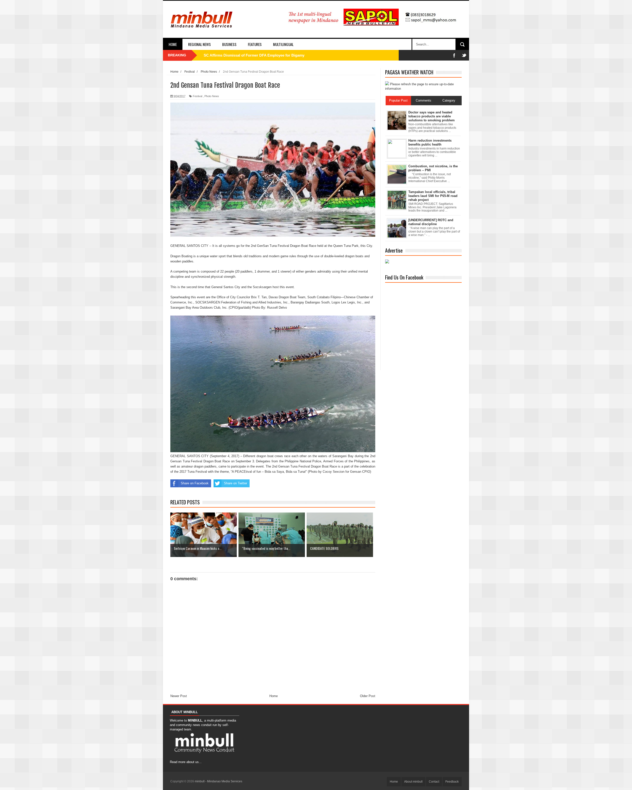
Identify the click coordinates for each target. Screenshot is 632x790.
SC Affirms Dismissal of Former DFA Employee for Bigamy (254, 55)
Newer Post (178, 696)
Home (173, 44)
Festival (197, 96)
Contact (434, 781)
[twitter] (464, 55)
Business (229, 44)
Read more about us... (186, 762)
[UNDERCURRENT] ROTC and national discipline (430, 222)
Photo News (211, 96)
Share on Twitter (235, 483)
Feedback (452, 781)
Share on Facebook (195, 483)
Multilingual (283, 44)
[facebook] (454, 55)
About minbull (413, 781)
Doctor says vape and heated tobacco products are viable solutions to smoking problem (431, 116)
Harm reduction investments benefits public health (430, 142)
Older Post (367, 696)
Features (255, 44)
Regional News (199, 44)
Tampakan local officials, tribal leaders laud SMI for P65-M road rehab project (432, 195)
